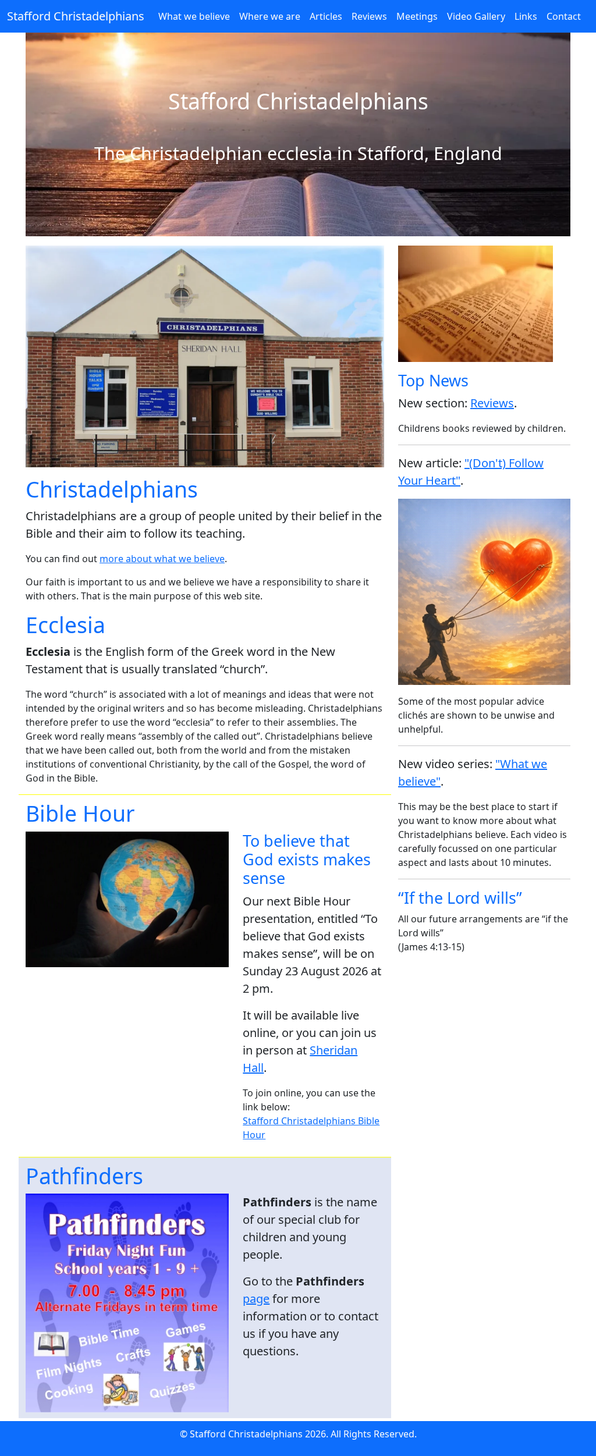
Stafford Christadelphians (75, 16)
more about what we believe (162, 558)
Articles (326, 16)
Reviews (369, 16)
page (256, 1298)
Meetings (417, 16)
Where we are (269, 16)
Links (526, 16)
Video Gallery (476, 16)
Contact (564, 16)
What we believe (194, 16)
